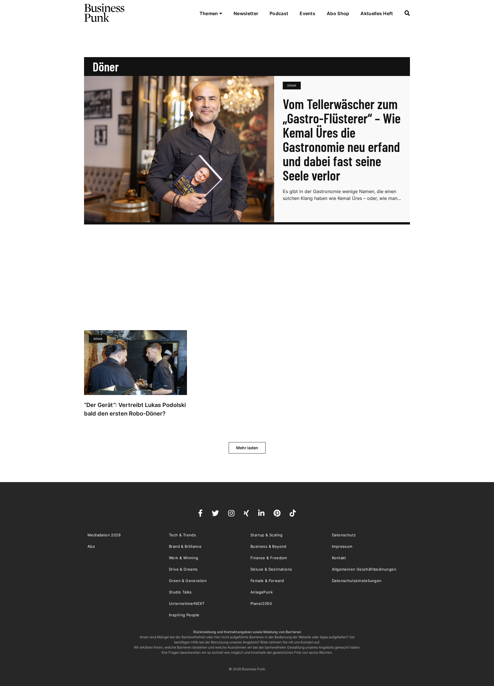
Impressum (342, 546)
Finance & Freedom (268, 557)
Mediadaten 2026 (104, 535)
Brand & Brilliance (185, 546)
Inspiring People (184, 615)
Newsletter (246, 13)
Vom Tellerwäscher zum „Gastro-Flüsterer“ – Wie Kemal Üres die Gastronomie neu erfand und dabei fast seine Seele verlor (342, 139)
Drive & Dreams (183, 569)
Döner (291, 85)
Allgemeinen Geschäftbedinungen (364, 569)
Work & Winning (183, 557)
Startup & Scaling (266, 535)
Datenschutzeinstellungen (357, 580)
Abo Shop (338, 13)
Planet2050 (261, 603)
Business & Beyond (268, 546)
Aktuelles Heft (376, 13)
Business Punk (104, 12)
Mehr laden (247, 447)
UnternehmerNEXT (186, 603)
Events (307, 13)
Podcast (279, 13)
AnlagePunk (261, 592)
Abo (91, 546)
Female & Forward (267, 580)
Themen (209, 13)
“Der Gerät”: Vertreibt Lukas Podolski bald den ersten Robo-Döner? (135, 409)
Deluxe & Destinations (271, 569)
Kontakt (339, 557)
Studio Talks (180, 592)
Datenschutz (344, 535)
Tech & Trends (182, 535)
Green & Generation (188, 580)
